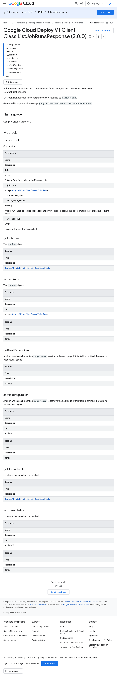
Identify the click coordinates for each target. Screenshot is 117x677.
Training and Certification (71, 647)
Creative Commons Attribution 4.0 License (81, 602)
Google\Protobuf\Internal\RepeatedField (27, 268)
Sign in (110, 3)
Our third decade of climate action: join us (78, 657)
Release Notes (38, 636)
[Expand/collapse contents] (19, 44)
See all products (10, 626)
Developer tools (35, 23)
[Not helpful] (111, 23)
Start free (105, 12)
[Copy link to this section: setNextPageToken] (31, 395)
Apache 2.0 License (38, 604)
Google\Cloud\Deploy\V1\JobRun (29, 190)
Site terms (32, 657)
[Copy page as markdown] (99, 36)
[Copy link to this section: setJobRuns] (22, 279)
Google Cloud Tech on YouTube (98, 646)
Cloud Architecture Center (72, 642)
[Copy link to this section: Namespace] (25, 114)
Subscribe (50, 663)
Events (92, 631)
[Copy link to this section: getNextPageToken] (32, 350)
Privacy (21, 657)
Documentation (18, 23)
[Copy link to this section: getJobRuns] (22, 238)
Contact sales (9, 640)
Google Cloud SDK (21, 12)
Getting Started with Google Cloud (72, 632)
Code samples (66, 638)
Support (35, 631)
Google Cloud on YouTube (100, 640)
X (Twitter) (93, 636)
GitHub (63, 626)
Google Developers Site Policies (75, 604)
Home (5, 23)
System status (38, 640)
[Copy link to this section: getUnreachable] (27, 469)
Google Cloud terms (49, 657)
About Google (9, 657)
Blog (91, 626)
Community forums (41, 626)
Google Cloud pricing (12, 631)
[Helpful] (107, 23)
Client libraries (57, 12)
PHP (41, 12)
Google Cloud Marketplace (15, 636)
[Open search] (76, 3)
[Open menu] (4, 3)
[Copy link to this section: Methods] (21, 133)
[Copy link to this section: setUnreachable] (27, 510)
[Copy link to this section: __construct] (22, 140)
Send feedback (102, 30)
